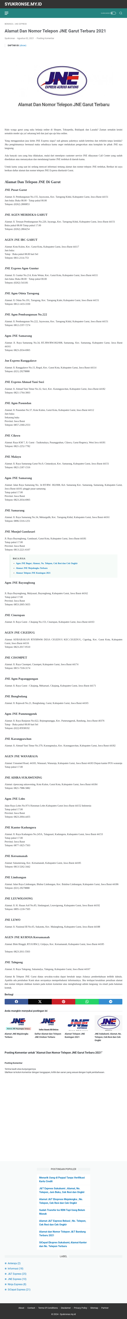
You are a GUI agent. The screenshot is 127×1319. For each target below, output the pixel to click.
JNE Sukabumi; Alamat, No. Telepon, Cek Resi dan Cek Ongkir (108, 1037)
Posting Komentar (45, 38)
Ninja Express (17, 1284)
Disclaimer (66, 1308)
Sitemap (94, 1308)
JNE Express (17, 1279)
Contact (31, 1308)
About (21, 1308)
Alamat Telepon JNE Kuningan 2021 (33, 573)
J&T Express (17, 1273)
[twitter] (40, 1001)
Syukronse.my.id (23, 4)
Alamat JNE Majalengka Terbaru (32, 568)
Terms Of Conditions (48, 1308)
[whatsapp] (87, 1001)
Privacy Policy (80, 1308)
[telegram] (110, 1001)
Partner (105, 1308)
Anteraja (14, 1263)
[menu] (8, 13)
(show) (23, 45)
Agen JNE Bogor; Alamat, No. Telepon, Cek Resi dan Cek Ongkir (47, 563)
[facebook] (16, 1001)
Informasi (15, 1268)
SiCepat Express (19, 1289)
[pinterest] (63, 1001)
